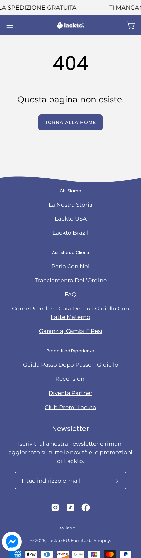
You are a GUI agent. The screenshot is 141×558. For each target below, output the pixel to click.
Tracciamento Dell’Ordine (71, 280)
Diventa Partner (70, 393)
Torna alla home (70, 122)
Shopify (102, 540)
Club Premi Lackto (70, 407)
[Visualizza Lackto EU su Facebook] (86, 507)
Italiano (66, 528)
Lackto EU (58, 540)
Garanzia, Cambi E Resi (70, 331)
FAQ (70, 294)
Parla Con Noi (70, 266)
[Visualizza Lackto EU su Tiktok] (70, 507)
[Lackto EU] (70, 25)
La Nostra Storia (70, 204)
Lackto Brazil (70, 232)
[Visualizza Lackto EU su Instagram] (55, 507)
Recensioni (70, 378)
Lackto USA (71, 218)
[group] (70, 7)
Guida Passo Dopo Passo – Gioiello (70, 364)
